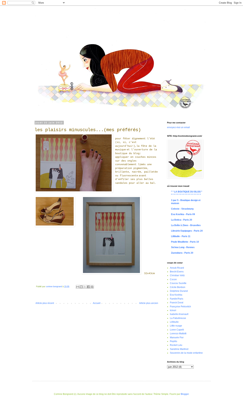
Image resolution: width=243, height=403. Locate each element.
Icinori (173, 310)
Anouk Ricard (177, 268)
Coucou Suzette (178, 283)
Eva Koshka (176, 294)
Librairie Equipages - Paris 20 (187, 230)
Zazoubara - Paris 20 (182, 253)
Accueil (96, 303)
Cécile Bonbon (177, 287)
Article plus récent (45, 303)
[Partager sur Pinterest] (92, 287)
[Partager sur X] (85, 287)
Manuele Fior (177, 337)
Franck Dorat (176, 302)
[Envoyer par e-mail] (78, 287)
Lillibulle (174, 322)
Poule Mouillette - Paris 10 (185, 242)
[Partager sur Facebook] (88, 287)
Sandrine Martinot (179, 349)
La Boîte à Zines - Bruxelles (186, 225)
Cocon (173, 279)
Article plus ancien (148, 303)
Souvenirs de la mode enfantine (186, 353)
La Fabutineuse (178, 318)
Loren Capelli (177, 329)
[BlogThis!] (81, 287)
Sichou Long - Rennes (183, 247)
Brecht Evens (177, 271)
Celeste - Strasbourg (182, 208)
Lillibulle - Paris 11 (180, 236)
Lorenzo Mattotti (178, 333)
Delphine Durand (179, 291)
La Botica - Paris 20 (181, 219)
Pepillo (173, 341)
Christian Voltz (177, 275)
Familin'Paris (176, 298)
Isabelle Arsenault (179, 314)
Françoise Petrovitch (180, 306)
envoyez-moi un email (178, 127)
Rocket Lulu (176, 345)
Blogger (185, 394)
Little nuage (176, 325)
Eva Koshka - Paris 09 (183, 214)
